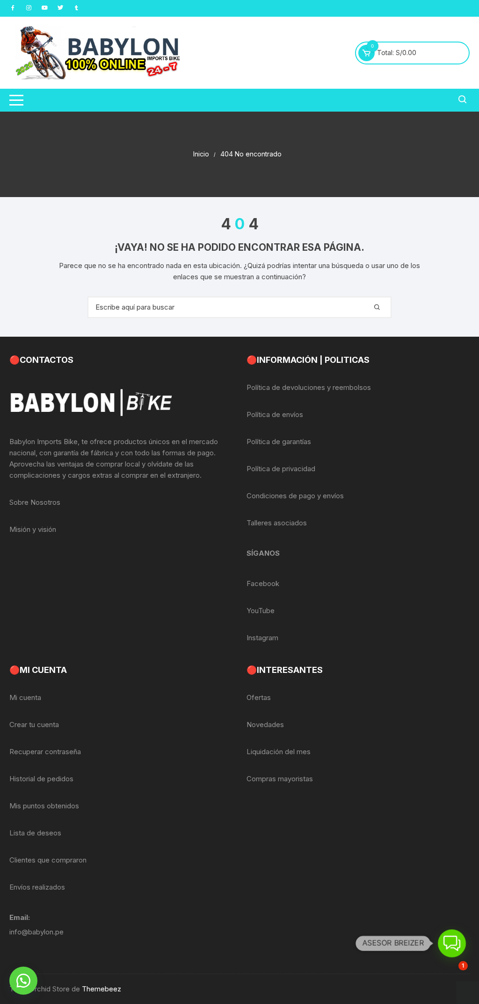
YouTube (261, 610)
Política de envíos (275, 414)
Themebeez (101, 988)
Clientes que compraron (48, 860)
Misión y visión (32, 529)
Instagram (262, 637)
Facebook (263, 583)
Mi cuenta (25, 697)
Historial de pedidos (41, 778)
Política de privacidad (281, 468)
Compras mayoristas (280, 778)
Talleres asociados (277, 522)
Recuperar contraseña (45, 751)
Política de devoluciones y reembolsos (309, 387)
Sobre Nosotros (34, 502)
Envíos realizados (37, 887)
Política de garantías (279, 441)
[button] (23, 981)
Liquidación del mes (279, 751)
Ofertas (259, 697)
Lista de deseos (35, 832)
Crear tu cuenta (34, 724)
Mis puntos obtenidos (44, 805)
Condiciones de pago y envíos (295, 495)
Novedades (265, 724)
